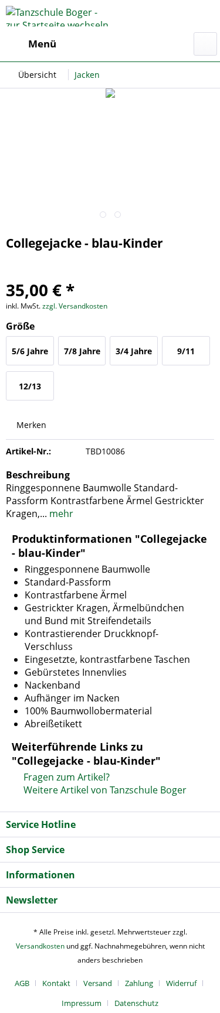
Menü (42, 43)
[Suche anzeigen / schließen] (205, 44)
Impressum (81, 1003)
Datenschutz (136, 1003)
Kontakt (56, 983)
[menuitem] (31, 44)
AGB (22, 983)
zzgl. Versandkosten (74, 306)
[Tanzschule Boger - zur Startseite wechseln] (58, 16)
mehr (60, 513)
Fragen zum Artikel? (65, 777)
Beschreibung (38, 474)
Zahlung (139, 983)
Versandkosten (40, 946)
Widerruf (181, 983)
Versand (97, 983)
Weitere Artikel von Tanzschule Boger (104, 789)
